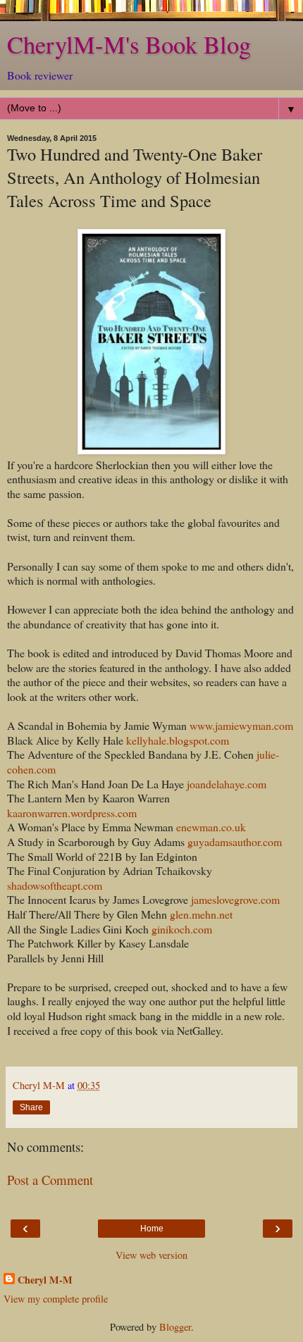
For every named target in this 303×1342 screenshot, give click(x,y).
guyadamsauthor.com (234, 841)
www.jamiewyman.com (240, 725)
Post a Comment (50, 1179)
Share (31, 1107)
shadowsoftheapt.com (54, 885)
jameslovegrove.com (234, 899)
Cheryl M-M (45, 1280)
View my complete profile (56, 1298)
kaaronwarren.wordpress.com (72, 812)
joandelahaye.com (226, 783)
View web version (151, 1255)
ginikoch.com (182, 928)
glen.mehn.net (201, 914)
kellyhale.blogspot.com (177, 740)
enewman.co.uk (211, 826)
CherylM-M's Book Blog (129, 44)
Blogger (175, 1327)
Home (151, 1229)
